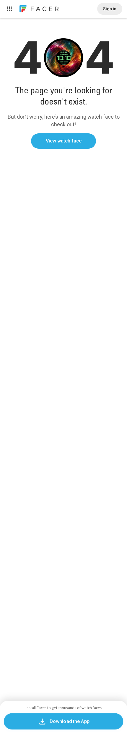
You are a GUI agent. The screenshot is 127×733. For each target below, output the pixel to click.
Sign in (109, 8)
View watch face (64, 141)
